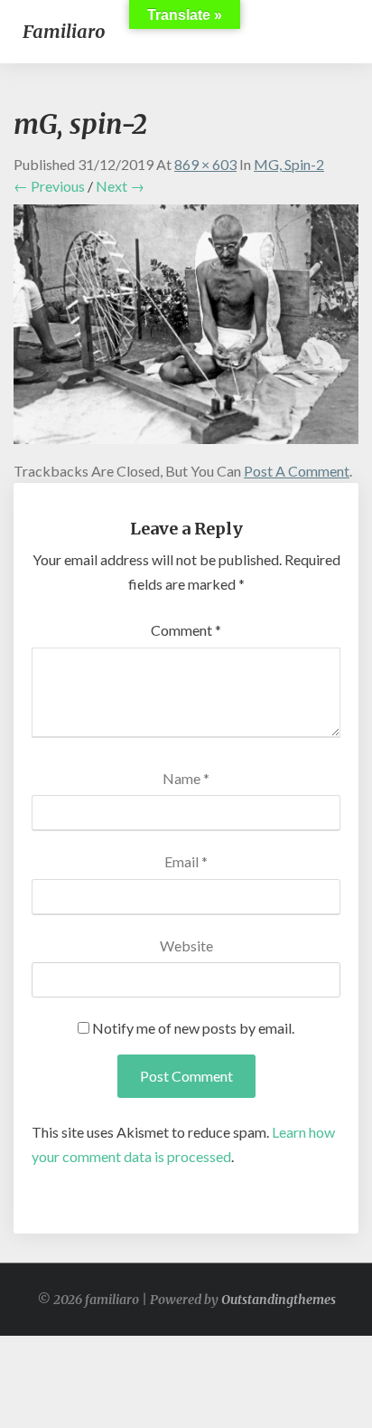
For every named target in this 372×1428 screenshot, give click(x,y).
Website (186, 945)
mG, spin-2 (289, 164)
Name (186, 778)
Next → (120, 185)
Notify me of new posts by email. (193, 1027)
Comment (186, 629)
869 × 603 (205, 164)
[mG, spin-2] (186, 329)
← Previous (49, 185)
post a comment (296, 470)
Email (186, 861)
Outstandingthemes (278, 1299)
